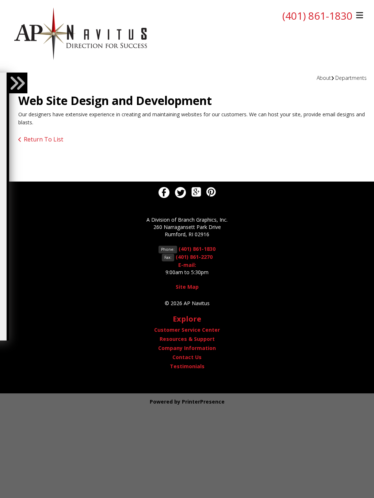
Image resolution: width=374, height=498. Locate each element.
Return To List (43, 139)
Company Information (187, 348)
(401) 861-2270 (194, 256)
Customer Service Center (187, 329)
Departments (351, 77)
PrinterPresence (203, 401)
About (324, 77)
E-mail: (187, 264)
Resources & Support (187, 338)
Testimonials (187, 366)
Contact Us (187, 357)
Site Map (187, 286)
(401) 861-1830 (317, 16)
